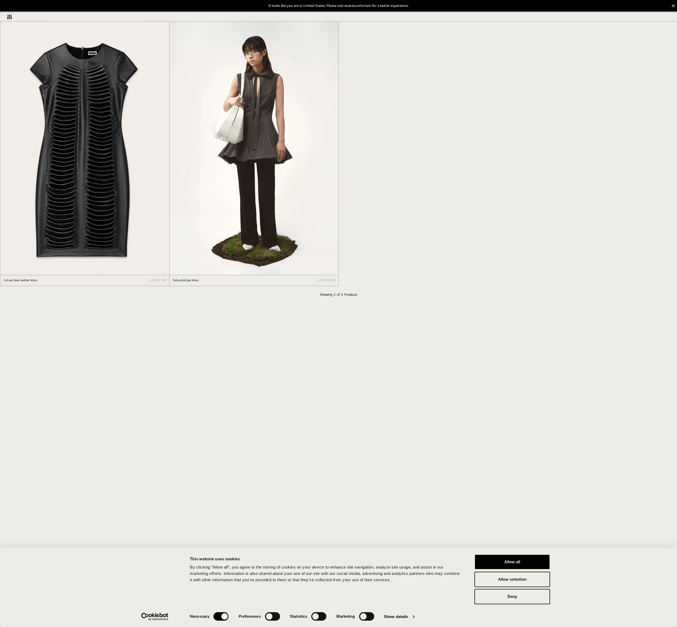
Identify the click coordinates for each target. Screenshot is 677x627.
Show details (396, 616)
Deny (512, 596)
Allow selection (512, 579)
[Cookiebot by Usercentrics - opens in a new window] (155, 617)
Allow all (512, 562)
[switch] (272, 616)
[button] (338, 6)
